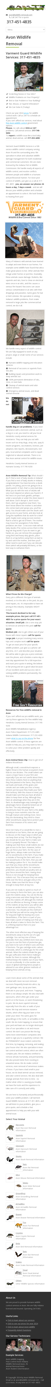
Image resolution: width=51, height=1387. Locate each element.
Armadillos (20, 1204)
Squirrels (19, 1135)
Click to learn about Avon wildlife (21, 1327)
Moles (25, 1183)
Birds (18, 1243)
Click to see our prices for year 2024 (22, 1323)
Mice (18, 1175)
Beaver (19, 1214)
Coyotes (19, 1233)
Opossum (20, 1146)
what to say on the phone (22, 738)
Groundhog (20, 1193)
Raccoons (20, 1125)
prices (26, 113)
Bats (25, 1251)
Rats (25, 1164)
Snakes (19, 1262)
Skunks (19, 1156)
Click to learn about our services (21, 1320)
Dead (25, 1270)
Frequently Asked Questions (19, 1330)
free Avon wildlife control (16, 123)
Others (18, 1280)
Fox (24, 1222)
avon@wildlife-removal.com (20, 15)
